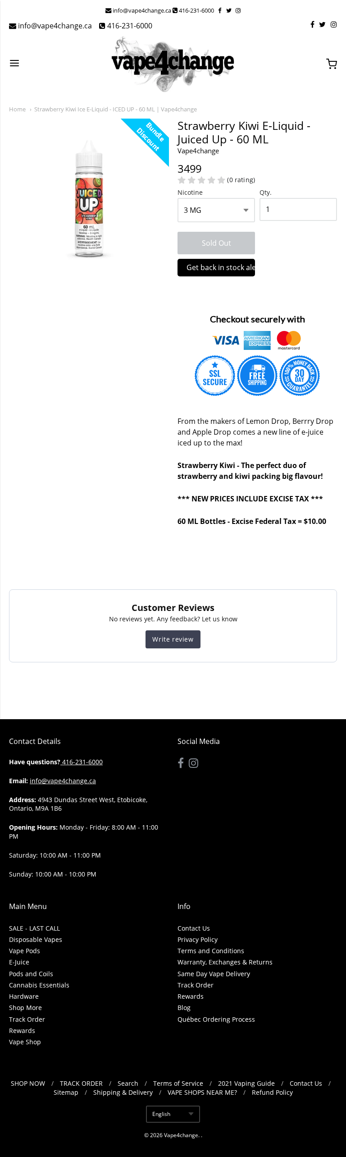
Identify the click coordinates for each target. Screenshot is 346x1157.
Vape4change (181, 1135)
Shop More (25, 1007)
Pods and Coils (31, 973)
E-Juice (19, 962)
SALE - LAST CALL (34, 928)
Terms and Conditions (211, 950)
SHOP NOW (28, 1083)
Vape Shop (25, 1042)
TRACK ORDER (81, 1083)
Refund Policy (272, 1092)
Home (17, 109)
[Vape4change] (173, 64)
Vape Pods (24, 950)
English (161, 1114)
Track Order (27, 1019)
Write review (172, 639)
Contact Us (194, 928)
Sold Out (216, 243)
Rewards (22, 1030)
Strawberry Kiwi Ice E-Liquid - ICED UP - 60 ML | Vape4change (115, 109)
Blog (184, 1007)
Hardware (24, 996)
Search (128, 1083)
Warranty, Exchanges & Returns (225, 962)
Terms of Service (178, 1083)
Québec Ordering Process (216, 1019)
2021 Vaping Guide (246, 1083)
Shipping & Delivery (123, 1092)
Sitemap (66, 1092)
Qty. (266, 193)
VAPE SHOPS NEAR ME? (202, 1092)
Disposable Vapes (35, 939)
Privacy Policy (198, 939)
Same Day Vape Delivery (214, 973)
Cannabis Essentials (39, 985)
